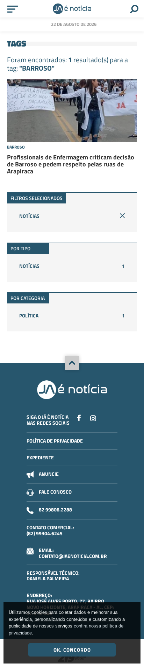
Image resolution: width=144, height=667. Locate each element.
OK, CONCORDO (72, 649)
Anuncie (49, 474)
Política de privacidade (55, 440)
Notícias (29, 216)
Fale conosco (55, 491)
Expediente (40, 457)
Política (72, 315)
